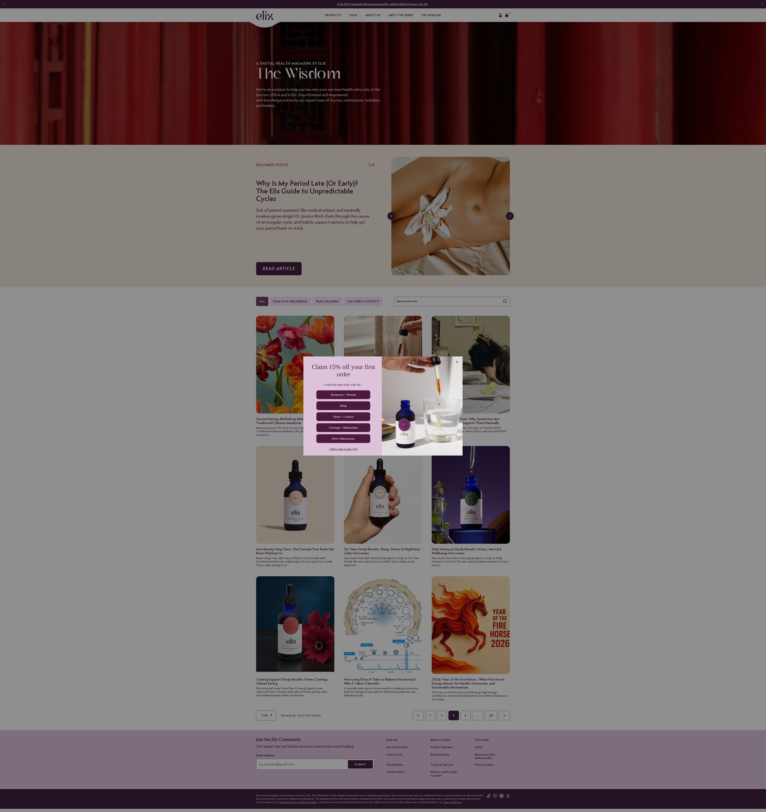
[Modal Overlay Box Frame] (383, 406)
